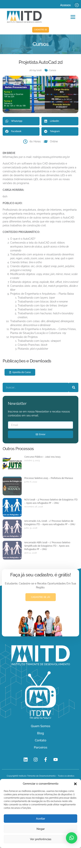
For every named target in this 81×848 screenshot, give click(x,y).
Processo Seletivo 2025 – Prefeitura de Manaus (48, 478)
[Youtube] (55, 759)
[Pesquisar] (73, 387)
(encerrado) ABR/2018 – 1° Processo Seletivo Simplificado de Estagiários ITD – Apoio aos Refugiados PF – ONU (47, 546)
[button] (75, 784)
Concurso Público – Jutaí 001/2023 (42, 457)
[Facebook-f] (45, 759)
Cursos (52, 70)
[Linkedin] (25, 759)
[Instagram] (35, 759)
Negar (41, 829)
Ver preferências (40, 839)
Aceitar (40, 818)
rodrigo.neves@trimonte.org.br (51, 156)
